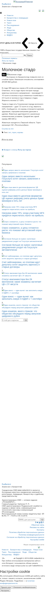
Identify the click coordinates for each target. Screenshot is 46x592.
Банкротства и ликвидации (17, 18)
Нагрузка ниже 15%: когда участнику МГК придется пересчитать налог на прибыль (23, 214)
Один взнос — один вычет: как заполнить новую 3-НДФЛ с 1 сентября (22, 297)
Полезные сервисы (9, 58)
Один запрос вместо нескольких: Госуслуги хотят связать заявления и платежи (21, 179)
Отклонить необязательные (24, 587)
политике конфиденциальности (17, 581)
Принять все (6, 587)
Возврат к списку (17, 149)
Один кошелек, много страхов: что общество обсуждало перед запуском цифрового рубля (21, 313)
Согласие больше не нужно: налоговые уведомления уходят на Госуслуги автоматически (22, 247)
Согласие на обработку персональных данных (25, 537)
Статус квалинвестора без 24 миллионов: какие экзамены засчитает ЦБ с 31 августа (21, 281)
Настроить (5, 590)
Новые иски (11, 20)
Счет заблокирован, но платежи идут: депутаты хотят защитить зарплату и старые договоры (21, 264)
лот (9, 132)
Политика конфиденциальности (31, 534)
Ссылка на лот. (8, 128)
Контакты (40, 529)
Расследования (13, 25)
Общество (11, 30)
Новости (10, 15)
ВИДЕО (10, 35)
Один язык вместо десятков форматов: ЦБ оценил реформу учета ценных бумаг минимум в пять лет (23, 198)
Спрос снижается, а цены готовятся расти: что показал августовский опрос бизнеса (22, 230)
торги (14, 132)
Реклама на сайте (37, 527)
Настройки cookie (37, 539)
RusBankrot (6, 4)
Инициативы (12, 32)
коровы (20, 132)
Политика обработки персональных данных (26, 532)
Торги (9, 22)
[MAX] (40, 10)
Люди (9, 27)
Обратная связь (37, 525)
